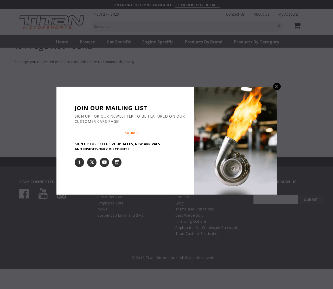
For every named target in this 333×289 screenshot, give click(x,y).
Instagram (116, 162)
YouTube (104, 162)
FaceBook (79, 162)
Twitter (92, 162)
